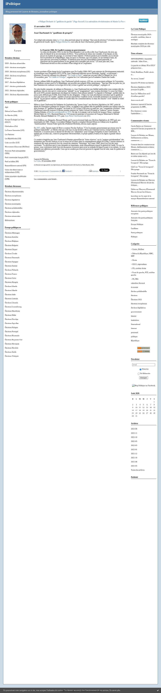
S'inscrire (145, 369)
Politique (134, 237)
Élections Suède (10, 352)
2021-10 (134, 458)
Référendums (9, 220)
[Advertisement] (143, 528)
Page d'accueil (79, 22)
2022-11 (134, 433)
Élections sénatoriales (12, 216)
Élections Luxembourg (13, 307)
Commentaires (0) (55, 171)
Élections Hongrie (11, 282)
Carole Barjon (136, 126)
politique (134, 336)
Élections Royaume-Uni (13, 340)
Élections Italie (10, 294)
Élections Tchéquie (12, 356)
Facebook (68, 171)
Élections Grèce (10, 278)
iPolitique (13, 4)
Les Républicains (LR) (13, 138)
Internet (134, 328)
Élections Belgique (11, 241)
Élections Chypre (11, 249)
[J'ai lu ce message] (158, 690)
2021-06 (134, 462)
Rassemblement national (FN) (15, 166)
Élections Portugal (11, 331)
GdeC (133, 167)
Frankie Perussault (137, 173)
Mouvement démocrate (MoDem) (17, 147)
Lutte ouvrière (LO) (12, 143)
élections (134, 295)
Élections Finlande (11, 270)
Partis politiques (136, 232)
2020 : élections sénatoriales (15, 63)
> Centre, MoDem (137, 249)
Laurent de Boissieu (138, 135)
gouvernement (136, 312)
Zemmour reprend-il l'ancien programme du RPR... (143, 128)
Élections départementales (14, 192)
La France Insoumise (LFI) (14, 130)
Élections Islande (11, 290)
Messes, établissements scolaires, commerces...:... (142, 137)
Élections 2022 (136, 299)
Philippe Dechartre (63, 42)
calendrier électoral (138, 283)
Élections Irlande (11, 286)
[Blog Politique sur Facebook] (143, 385)
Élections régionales (12, 212)
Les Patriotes (9, 134)
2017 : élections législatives (15, 82)
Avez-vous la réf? (137, 100)
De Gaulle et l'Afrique (57, 77)
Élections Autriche (11, 237)
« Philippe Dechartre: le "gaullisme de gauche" (55, 22)
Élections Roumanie (12, 335)
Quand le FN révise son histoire (142, 83)
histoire (133, 316)
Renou (133, 154)
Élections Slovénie (11, 348)
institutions (135, 320)
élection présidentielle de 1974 (60, 112)
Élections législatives (12, 200)
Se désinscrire (145, 373)
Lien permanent (44, 171)
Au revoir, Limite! (137, 79)
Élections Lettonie (11, 298)
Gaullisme (134, 228)
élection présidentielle (139, 291)
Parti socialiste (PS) (12, 161)
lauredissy (134, 196)
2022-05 (134, 441)
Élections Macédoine (12, 311)
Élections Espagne (11, 262)
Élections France (11, 274)
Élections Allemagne (12, 233)
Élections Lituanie (11, 303)
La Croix (60, 40)
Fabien (133, 189)
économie (134, 287)
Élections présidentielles (13, 208)
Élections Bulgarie (11, 245)
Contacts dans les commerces (141, 144)
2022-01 (134, 449)
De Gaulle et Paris (75, 75)
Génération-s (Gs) (11, 126)
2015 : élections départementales (16, 94)
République (135, 341)
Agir (6, 107)
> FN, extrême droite (138, 268)
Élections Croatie (11, 253)
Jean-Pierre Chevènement (74, 116)
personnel (134, 332)
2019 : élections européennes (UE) (17, 71)
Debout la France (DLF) (13, 111)
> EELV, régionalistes (139, 264)
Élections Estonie (11, 266)
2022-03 (134, 445)
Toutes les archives (137, 470)
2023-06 (134, 429)
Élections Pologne (11, 327)
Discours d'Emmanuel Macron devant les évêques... (143, 182)
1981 (49, 114)
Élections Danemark (12, 258)
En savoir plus (115, 690)
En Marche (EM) (11, 115)
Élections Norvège (11, 319)
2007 (38, 128)
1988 (68, 114)
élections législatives (138, 308)
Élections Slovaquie (12, 344)
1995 (58, 116)
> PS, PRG (135, 279)
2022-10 (134, 437)
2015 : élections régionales (14, 90)
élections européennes (139, 304)
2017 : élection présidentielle (15, 86)
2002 (88, 116)
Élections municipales (13, 204)
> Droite (134, 260)
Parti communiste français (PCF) (16, 157)
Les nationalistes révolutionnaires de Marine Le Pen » (105, 22)
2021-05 (134, 466)
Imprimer (95, 171)
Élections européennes (13, 196)
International (135, 324)
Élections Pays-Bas (11, 323)
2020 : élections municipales (15, 67)
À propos (17, 51)
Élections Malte (10, 315)
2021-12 (134, 453)
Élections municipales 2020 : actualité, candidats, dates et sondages (141, 37)
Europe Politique (137, 224)
